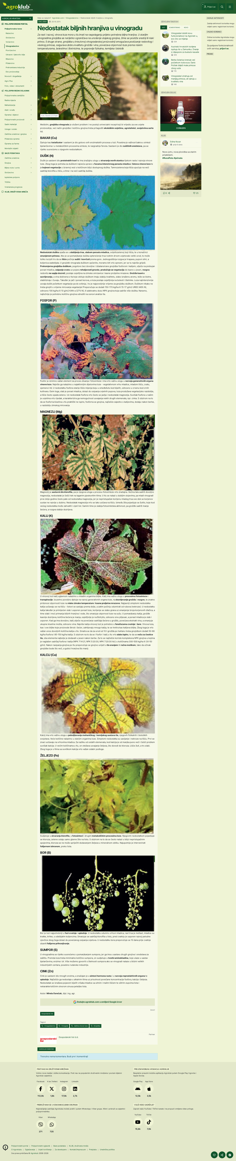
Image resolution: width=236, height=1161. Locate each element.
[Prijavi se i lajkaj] (214, 1154)
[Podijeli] (222, 1154)
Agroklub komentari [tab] (46, 1049)
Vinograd (64, 1026)
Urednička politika (107, 1150)
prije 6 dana (177, 145)
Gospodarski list (47, 1014)
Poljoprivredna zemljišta (14, 96)
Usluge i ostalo (11, 129)
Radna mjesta (10, 100)
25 (197, 193)
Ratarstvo (10, 33)
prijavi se (224, 48)
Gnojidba (96, 1026)
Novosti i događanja (13, 76)
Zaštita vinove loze (80, 1026)
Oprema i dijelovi (11, 115)
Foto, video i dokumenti (14, 86)
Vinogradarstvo (72, 18)
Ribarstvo (10, 59)
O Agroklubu (16, 1150)
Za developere (61, 1150)
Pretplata (93, 1150)
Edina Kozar (175, 141)
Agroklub (34, 1153)
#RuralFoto (167, 158)
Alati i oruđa (10, 110)
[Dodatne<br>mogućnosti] (229, 1154)
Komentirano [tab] (174, 27)
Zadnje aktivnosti (215, 18)
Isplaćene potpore (12, 177)
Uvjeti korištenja (44, 1150)
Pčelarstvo (10, 63)
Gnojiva (8, 163)
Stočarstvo (10, 38)
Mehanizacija (10, 105)
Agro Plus (9, 81)
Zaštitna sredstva (12, 158)
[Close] (222, 6)
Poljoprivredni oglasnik (16, 91)
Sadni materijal (11, 124)
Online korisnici (214, 32)
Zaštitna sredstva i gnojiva (15, 134)
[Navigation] (229, 6)
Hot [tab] (163, 27)
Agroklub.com (58, 18)
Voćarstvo (10, 42)
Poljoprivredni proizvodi (14, 120)
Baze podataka (12, 153)
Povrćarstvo (11, 50)
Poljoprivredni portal (20, 1146)
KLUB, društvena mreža (16, 192)
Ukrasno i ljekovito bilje (15, 55)
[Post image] (180, 176)
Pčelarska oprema (12, 139)
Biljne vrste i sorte (12, 168)
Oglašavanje (30, 1150)
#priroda (178, 158)
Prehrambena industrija (15, 67)
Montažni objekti (11, 148)
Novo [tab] (186, 27)
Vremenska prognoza (13, 187)
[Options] (196, 142)
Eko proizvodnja (12, 72)
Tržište (7, 182)
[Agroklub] (18, 6)
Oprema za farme (12, 144)
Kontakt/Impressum (78, 1150)
